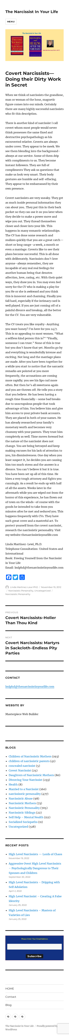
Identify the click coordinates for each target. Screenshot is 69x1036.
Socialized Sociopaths (23, 822)
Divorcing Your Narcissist (25, 779)
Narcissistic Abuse (21, 798)
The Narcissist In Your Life (31, 11)
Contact (10, 996)
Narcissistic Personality (20, 590)
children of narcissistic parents (29, 761)
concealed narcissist (22, 765)
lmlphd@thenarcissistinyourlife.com (29, 686)
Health (13, 784)
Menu (11, 21)
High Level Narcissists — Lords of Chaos (35, 854)
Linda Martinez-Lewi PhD (24, 587)
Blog (8, 1005)
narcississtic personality (25, 794)
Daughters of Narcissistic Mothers (31, 775)
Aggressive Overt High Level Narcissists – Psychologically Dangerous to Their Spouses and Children (35, 868)
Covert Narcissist (20, 770)
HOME (9, 988)
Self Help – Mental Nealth (26, 817)
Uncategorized (42, 590)
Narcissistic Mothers (22, 803)
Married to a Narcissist (24, 789)
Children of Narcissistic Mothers (30, 756)
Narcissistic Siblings (22, 812)
